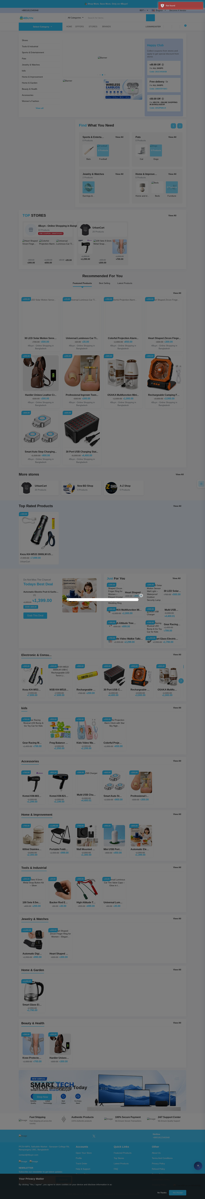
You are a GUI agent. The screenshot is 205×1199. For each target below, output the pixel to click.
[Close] (141, 595)
